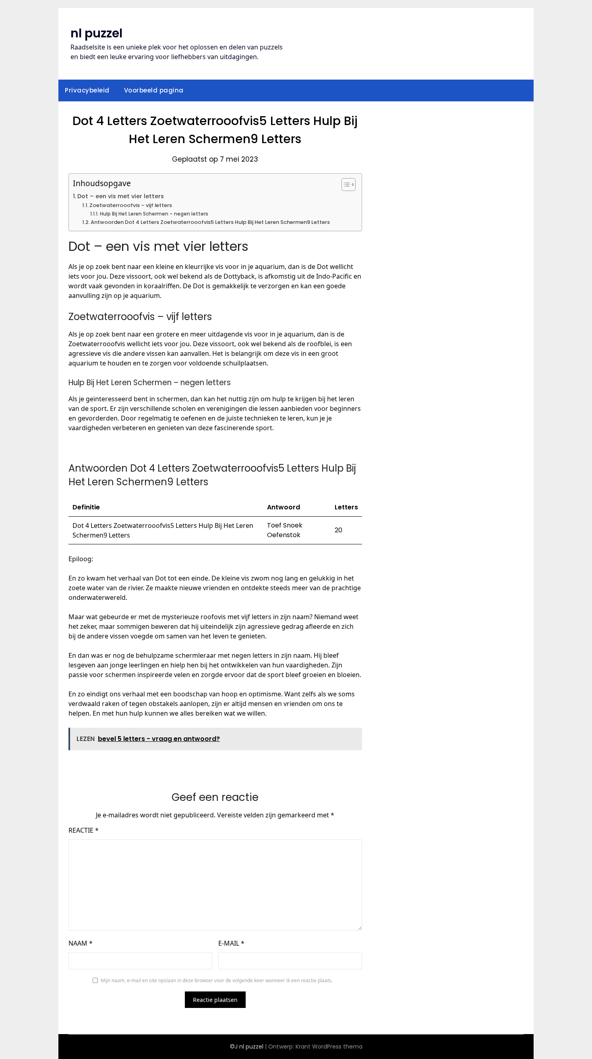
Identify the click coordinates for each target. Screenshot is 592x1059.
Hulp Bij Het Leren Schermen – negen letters (154, 214)
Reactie (83, 830)
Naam (80, 943)
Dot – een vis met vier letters (120, 196)
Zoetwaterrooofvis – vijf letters (130, 205)
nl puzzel (96, 33)
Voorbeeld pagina (154, 90)
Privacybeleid (87, 90)
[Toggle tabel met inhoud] (344, 184)
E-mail (231, 943)
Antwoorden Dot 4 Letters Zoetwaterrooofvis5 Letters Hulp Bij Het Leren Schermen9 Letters (210, 222)
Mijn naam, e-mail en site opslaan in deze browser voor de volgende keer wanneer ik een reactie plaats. (217, 980)
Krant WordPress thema (329, 1047)
